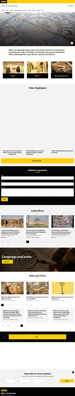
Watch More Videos (36, 161)
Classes (3, 10)
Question (3, 187)
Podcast (37, 76)
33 (35, 241)
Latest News (37, 210)
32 (31, 241)
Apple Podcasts (17, 10)
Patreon (29, 10)
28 (18, 241)
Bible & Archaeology (9, 6)
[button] (70, 6)
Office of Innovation (12, 1)
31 (28, 242)
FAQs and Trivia (37, 275)
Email (2, 181)
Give (42, 10)
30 (25, 241)
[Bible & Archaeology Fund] (61, 67)
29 (21, 241)
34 (38, 241)
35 (41, 241)
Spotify (24, 10)
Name (2, 175)
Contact (38, 10)
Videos (11, 10)
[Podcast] (37, 67)
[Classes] (13, 67)
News (7, 10)
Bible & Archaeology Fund (60, 76)
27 (14, 241)
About (33, 10)
